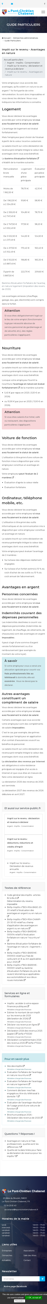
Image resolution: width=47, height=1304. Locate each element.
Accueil (7, 38)
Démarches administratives (25, 38)
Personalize (19, 1301)
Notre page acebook (15, 1286)
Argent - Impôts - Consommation (23, 63)
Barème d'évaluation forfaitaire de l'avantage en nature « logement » (24, 945)
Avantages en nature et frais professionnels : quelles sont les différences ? (22, 1144)
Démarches (7, 1255)
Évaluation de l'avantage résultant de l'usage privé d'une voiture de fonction (24, 1105)
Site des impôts (15, 1066)
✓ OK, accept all (33, 1298)
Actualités (6, 1260)
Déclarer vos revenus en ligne (22, 1024)
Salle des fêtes (30, 1255)
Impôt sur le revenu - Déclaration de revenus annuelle (21, 866)
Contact (27, 1260)
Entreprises (7, 1251)
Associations (29, 1251)
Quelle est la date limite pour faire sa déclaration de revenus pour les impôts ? (24, 1153)
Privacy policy (31, 1301)
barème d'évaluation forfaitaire (21, 158)
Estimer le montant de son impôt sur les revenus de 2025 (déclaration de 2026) (23, 1015)
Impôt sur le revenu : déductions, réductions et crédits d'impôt (20, 843)
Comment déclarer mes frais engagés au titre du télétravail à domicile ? (23, 1093)
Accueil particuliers (13, 60)
